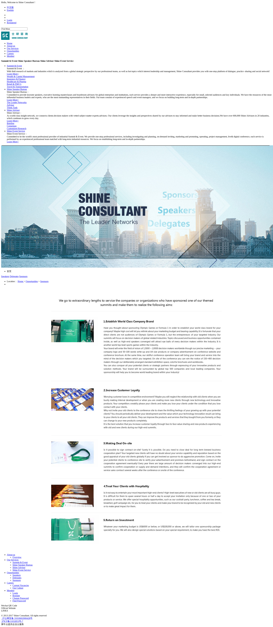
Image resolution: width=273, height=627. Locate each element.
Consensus (11, 126)
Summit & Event (14, 66)
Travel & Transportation (17, 86)
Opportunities (32, 281)
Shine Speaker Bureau (17, 89)
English (10, 10)
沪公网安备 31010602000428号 (17, 618)
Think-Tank (12, 107)
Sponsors (23, 276)
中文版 (10, 7)
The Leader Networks (17, 102)
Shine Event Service (16, 131)
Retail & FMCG (14, 84)
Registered (11, 22)
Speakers (5, 276)
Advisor (10, 105)
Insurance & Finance (16, 79)
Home (9, 43)
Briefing (10, 123)
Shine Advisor (13, 110)
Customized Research (16, 128)
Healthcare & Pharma (16, 81)
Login (9, 20)
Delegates (14, 276)
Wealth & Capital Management (21, 76)
